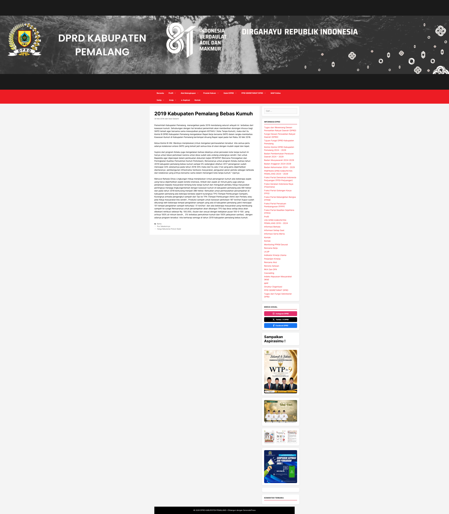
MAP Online (276, 93)
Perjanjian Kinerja (272, 259)
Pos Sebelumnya (163, 226)
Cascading (269, 273)
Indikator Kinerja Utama (275, 255)
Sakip (159, 100)
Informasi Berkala (272, 227)
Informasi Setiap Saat (274, 230)
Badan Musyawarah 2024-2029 (279, 160)
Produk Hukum (209, 93)
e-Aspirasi (185, 100)
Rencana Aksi (270, 262)
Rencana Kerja (271, 248)
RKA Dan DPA (270, 269)
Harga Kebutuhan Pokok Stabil (169, 229)
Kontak (198, 100)
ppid (266, 283)
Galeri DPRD (229, 93)
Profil (171, 93)
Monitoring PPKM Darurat (276, 244)
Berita (159, 224)
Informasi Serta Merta (274, 234)
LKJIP (266, 252)
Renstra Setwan (271, 266)
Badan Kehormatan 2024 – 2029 (279, 167)
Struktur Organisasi (273, 287)
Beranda (160, 93)
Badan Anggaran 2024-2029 (277, 164)
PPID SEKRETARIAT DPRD (252, 93)
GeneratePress (249, 510)
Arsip (171, 100)
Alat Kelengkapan (188, 93)
